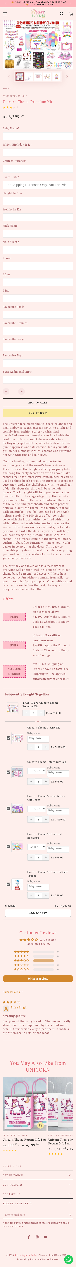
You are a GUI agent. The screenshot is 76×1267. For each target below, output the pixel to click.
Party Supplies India (15, 96)
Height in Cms (13, 193)
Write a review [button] (38, 979)
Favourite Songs (14, 339)
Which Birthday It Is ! (17, 144)
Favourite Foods (14, 307)
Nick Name (10, 225)
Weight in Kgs (12, 209)
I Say (6, 290)
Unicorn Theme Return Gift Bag (46, 762)
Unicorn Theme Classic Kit (43, 727)
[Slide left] (6, 3)
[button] (61, 14)
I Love (7, 258)
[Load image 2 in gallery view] (29, 76)
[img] (11, 1002)
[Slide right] (70, 3)
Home (6, 88)
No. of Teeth (11, 242)
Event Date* (11, 177)
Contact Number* (15, 161)
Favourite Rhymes (15, 323)
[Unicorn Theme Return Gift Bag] (24, 1104)
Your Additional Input (18, 371)
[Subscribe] (71, 1215)
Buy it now (38, 413)
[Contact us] (68, 1259)
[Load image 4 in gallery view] (47, 76)
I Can (6, 274)
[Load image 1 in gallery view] (19, 76)
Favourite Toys (13, 355)
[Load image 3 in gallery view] (38, 76)
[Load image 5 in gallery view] (56, 76)
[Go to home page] (38, 14)
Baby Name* (11, 128)
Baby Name (33, 733)
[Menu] (5, 14)
